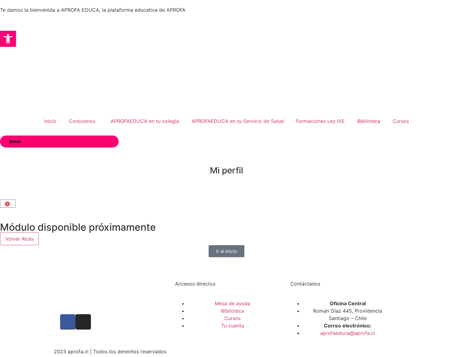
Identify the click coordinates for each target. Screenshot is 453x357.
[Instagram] (83, 322)
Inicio (50, 121)
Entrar (15, 141)
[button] (8, 39)
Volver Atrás (19, 239)
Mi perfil (226, 170)
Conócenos (82, 121)
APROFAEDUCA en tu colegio (145, 121)
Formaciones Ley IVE (320, 121)
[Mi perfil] (226, 155)
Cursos (401, 121)
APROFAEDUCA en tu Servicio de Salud (238, 121)
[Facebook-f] (68, 322)
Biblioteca (368, 121)
